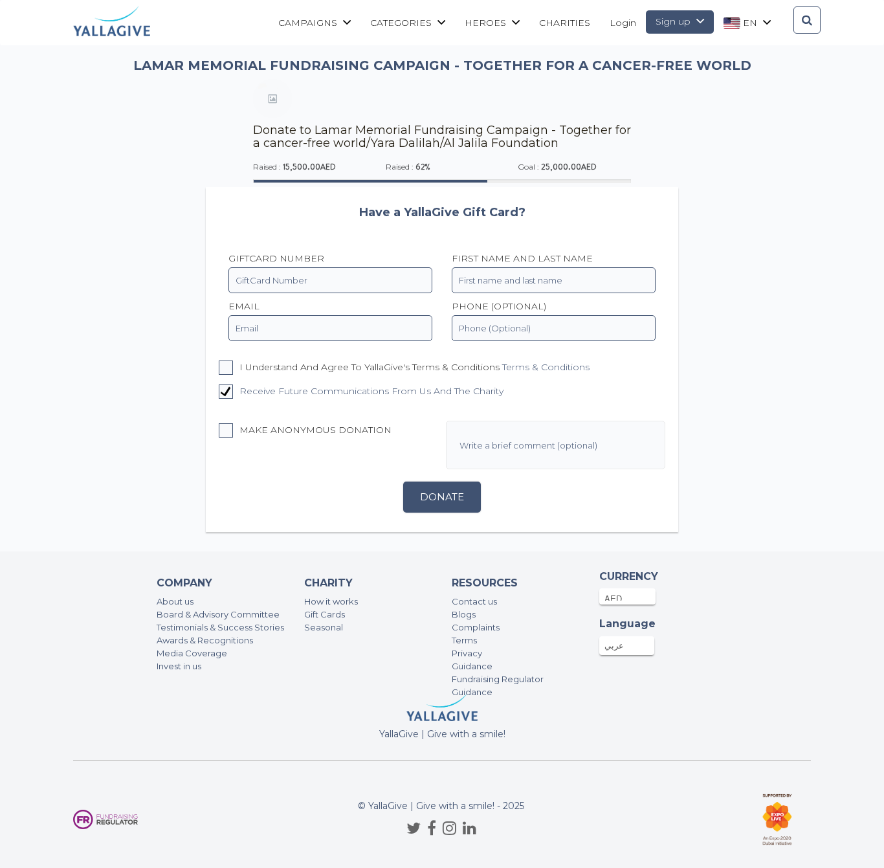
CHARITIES (564, 22)
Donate (442, 497)
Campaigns (309, 22)
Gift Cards (324, 614)
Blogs (464, 614)
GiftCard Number (276, 258)
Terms (464, 640)
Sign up (674, 21)
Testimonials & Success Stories (220, 627)
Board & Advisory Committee (218, 614)
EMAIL (244, 306)
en (750, 22)
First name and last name (522, 258)
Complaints (476, 627)
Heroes (487, 22)
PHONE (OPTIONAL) (499, 306)
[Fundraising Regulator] (105, 820)
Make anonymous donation (314, 430)
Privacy (467, 653)
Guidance (472, 666)
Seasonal (323, 627)
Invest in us (179, 666)
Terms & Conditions (546, 367)
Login (623, 22)
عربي (614, 645)
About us (175, 601)
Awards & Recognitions (205, 640)
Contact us (474, 601)
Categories (402, 22)
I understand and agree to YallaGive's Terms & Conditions (413, 367)
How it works (331, 601)
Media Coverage (192, 653)
